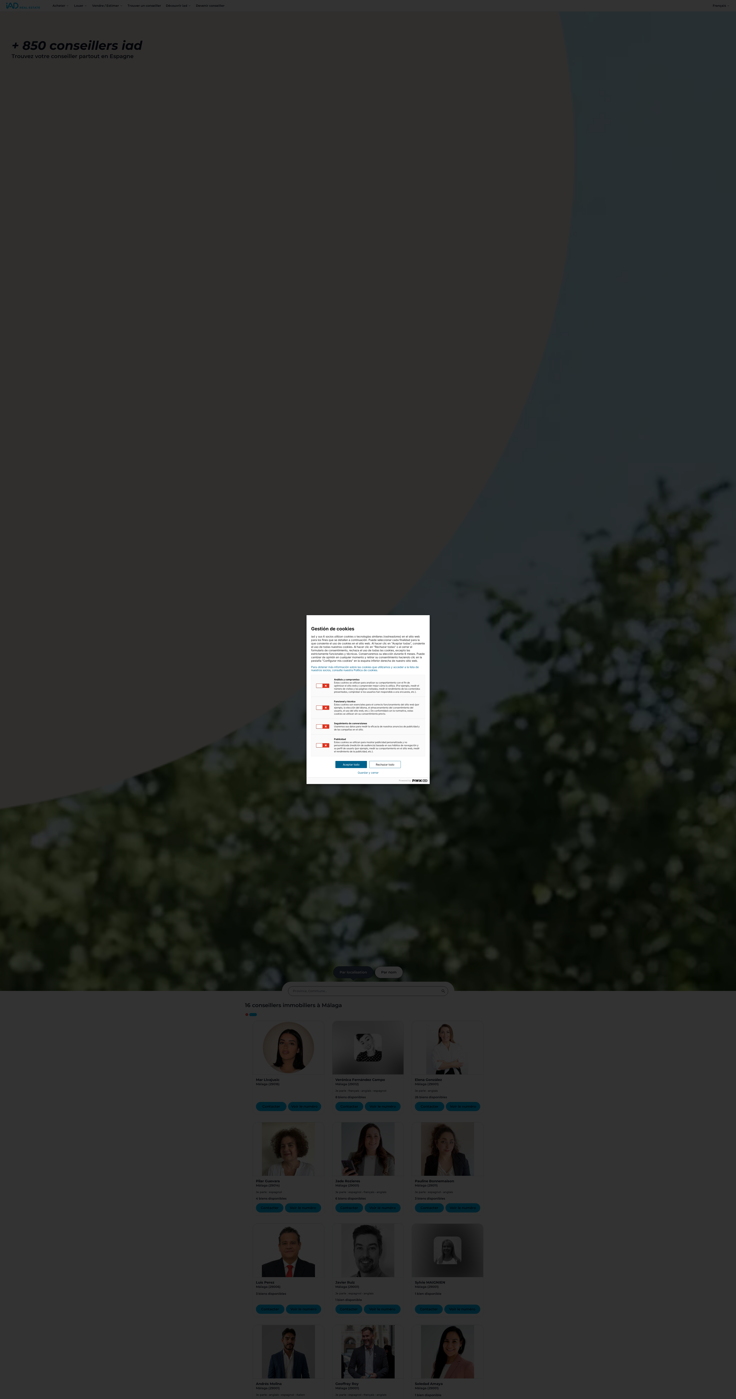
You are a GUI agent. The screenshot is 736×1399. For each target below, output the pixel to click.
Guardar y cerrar (368, 772)
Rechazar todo (385, 764)
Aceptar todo (351, 764)
